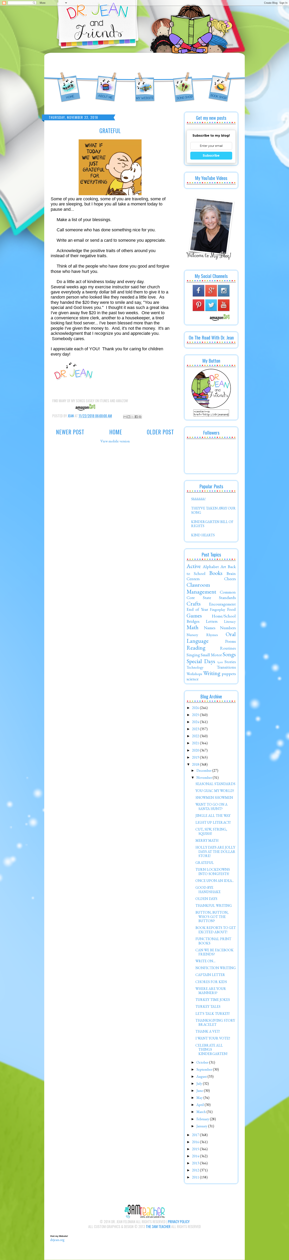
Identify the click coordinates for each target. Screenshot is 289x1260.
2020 (196, 750)
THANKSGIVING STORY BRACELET (215, 1022)
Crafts (194, 603)
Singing (193, 654)
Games (194, 615)
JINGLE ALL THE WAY (212, 815)
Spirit (220, 662)
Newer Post (70, 432)
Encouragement (222, 604)
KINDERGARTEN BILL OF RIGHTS (212, 523)
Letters (211, 621)
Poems (230, 641)
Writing (211, 673)
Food (231, 609)
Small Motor (211, 654)
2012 (196, 1170)
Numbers (228, 627)
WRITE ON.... (205, 961)
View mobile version (115, 441)
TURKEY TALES (207, 1006)
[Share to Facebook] (136, 417)
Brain (231, 573)
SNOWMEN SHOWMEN (214, 797)
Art (223, 566)
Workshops (194, 674)
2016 (196, 1142)
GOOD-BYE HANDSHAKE (208, 889)
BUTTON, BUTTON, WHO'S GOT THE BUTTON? (211, 916)
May (199, 1097)
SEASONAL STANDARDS (215, 784)
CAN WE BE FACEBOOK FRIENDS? (214, 952)
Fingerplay (217, 609)
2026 (196, 707)
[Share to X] (132, 417)
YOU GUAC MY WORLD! (214, 790)
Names (209, 627)
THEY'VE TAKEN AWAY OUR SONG (213, 510)
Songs (229, 654)
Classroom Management (201, 588)
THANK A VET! (207, 1031)
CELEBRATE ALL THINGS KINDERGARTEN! (211, 1049)
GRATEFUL (204, 862)
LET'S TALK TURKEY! (212, 1013)
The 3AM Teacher (158, 1226)
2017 (196, 1135)
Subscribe (211, 155)
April (200, 1104)
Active (194, 566)
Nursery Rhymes (202, 635)
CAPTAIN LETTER (210, 974)
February (203, 1119)
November (204, 777)
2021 (196, 743)
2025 (196, 715)
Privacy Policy (179, 1221)
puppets (229, 673)
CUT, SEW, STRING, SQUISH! (211, 831)
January (202, 1126)
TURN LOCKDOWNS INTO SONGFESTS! (212, 871)
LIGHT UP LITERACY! (213, 822)
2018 (196, 764)
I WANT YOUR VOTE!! (212, 1038)
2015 (196, 1149)
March (201, 1111)
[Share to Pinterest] (140, 417)
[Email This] (125, 417)
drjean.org (57, 1239)
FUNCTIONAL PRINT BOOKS (213, 941)
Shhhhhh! (198, 499)
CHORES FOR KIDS (211, 981)
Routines (228, 648)
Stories (230, 661)
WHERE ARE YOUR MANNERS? (210, 990)
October (202, 1062)
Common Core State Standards (211, 594)
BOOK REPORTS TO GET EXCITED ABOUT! (215, 929)
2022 (196, 736)
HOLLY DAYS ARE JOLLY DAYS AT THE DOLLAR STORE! (215, 851)
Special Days (201, 661)
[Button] (211, 407)
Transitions (226, 667)
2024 (196, 722)
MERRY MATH (206, 840)
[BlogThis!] (129, 417)
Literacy (230, 621)
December (204, 770)
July (199, 1083)
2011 (196, 1177)
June (200, 1090)
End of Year (197, 609)
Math (193, 627)
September (204, 1069)
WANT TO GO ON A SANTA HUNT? (211, 806)
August (202, 1076)
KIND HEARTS (203, 535)
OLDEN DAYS (206, 898)
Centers (193, 578)
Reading (196, 647)
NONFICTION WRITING (215, 968)
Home (115, 432)
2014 (196, 1156)
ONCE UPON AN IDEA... (214, 880)
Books (215, 573)
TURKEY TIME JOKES (212, 999)
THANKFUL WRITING (213, 905)
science (193, 679)
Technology (195, 667)
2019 (196, 757)
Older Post (160, 432)
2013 (196, 1163)
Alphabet (211, 566)
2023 (196, 729)
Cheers (230, 578)
